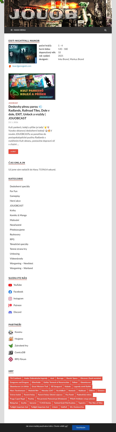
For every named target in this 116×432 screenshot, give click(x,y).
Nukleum (82, 391)
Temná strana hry (18, 249)
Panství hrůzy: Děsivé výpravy (50, 395)
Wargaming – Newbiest (21, 263)
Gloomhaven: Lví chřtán (19, 387)
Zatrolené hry (20, 346)
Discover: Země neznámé (90, 378)
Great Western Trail (40, 387)
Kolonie (68, 387)
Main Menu (20, 30)
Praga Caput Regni (17, 399)
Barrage (60, 378)
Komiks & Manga (18, 215)
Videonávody (16, 259)
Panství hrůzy (29, 395)
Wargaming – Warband (21, 268)
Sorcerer (33, 403)
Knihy (13, 210)
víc (66, 426)
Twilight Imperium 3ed (19, 407)
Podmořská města (84, 395)
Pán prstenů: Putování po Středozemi (52, 399)
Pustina (31, 399)
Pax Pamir (69, 395)
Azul (52, 378)
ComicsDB (19, 352)
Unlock (55, 407)
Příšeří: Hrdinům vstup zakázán (82, 399)
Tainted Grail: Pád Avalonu (64, 403)
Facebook (17, 292)
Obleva (92, 391)
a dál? (12, 150)
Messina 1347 (47, 391)
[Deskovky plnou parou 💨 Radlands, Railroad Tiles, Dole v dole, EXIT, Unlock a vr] (31, 87)
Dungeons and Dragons (19, 382)
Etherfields (36, 382)
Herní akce (15, 201)
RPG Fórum (19, 359)
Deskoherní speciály (20, 186)
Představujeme (17, 230)
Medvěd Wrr (33, 391)
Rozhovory (15, 234)
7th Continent (15, 378)
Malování (14, 220)
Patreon (17, 305)
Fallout (75, 382)
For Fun (13, 191)
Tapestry (82, 403)
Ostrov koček (15, 395)
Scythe (24, 403)
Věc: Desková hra (77, 407)
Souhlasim (80, 428)
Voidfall (64, 407)
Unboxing (15, 254)
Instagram (17, 298)
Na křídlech (60, 391)
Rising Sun (14, 403)
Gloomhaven (85, 382)
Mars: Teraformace (17, 391)
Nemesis (72, 391)
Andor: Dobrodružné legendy (35, 378)
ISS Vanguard (56, 387)
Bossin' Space (72, 378)
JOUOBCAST (13, 103)
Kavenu (17, 332)
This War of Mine (96, 403)
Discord (16, 312)
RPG (12, 239)
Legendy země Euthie (82, 387)
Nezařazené (15, 225)
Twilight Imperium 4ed (40, 407)
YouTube (17, 285)
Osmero (101, 391)
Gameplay (15, 196)
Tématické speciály (19, 244)
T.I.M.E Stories (45, 403)
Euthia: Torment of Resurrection (56, 382)
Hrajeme (18, 339)
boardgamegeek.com (21, 66)
